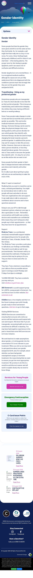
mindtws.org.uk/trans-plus (14, 283)
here (19, 564)
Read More (19, 568)
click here (12, 307)
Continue (13, 568)
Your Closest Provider (16, 405)
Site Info (23, 551)
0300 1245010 (20, 542)
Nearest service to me (16, 386)
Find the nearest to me (16, 426)
